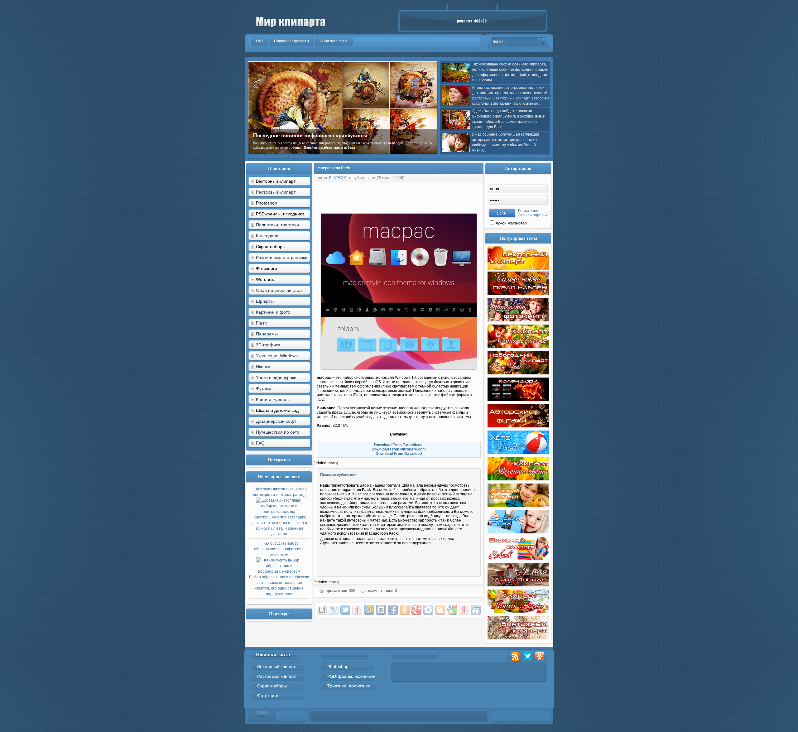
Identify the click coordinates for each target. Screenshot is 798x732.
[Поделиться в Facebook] (393, 610)
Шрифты (265, 301)
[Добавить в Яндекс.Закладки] (464, 610)
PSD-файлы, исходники (351, 676)
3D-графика (268, 344)
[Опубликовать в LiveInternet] (322, 610)
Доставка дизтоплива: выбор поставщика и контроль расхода (279, 511)
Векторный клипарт (277, 666)
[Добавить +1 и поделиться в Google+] (416, 610)
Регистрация (529, 211)
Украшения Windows (277, 355)
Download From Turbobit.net (399, 445)
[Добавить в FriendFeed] (476, 610)
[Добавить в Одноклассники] (405, 610)
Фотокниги (267, 695)
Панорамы (267, 333)
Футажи (263, 388)
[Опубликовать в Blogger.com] (440, 610)
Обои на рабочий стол (279, 290)
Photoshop (338, 666)
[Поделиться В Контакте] (381, 610)
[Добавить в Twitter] (345, 610)
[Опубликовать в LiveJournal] (334, 610)
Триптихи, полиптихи (348, 685)
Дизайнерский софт (276, 421)
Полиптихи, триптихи (277, 224)
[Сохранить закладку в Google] (452, 610)
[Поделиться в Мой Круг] (428, 610)
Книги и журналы (273, 399)
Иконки (263, 366)
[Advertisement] (427, 196)
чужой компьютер (511, 223)
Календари (267, 235)
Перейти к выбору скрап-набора (329, 147)
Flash (261, 322)
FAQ (260, 443)
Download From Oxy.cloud (399, 453)
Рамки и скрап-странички (281, 257)
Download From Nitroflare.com (399, 449)
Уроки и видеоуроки (276, 377)
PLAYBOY (337, 178)
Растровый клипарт (276, 192)
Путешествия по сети (277, 432)
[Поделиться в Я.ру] (357, 610)
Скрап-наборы (272, 685)
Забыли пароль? (533, 215)
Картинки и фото (273, 312)
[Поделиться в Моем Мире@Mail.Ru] (369, 610)
